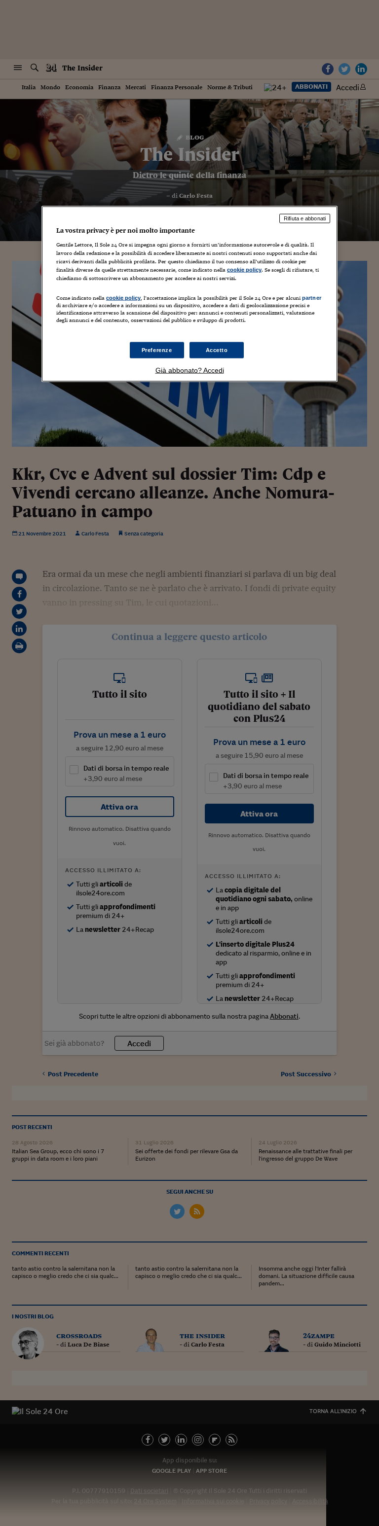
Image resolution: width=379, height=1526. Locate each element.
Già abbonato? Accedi (189, 370)
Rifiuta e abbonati (305, 218)
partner (311, 298)
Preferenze (157, 350)
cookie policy (244, 270)
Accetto (217, 350)
